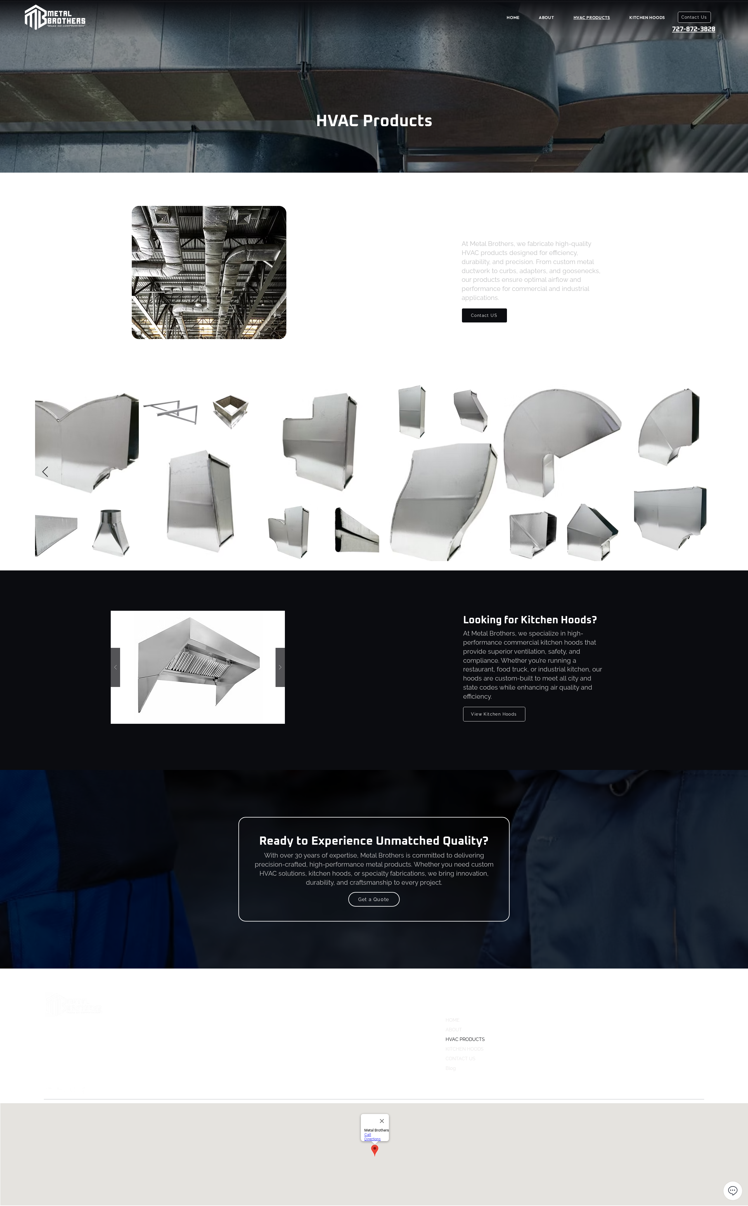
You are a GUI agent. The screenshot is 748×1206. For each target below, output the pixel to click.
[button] (198, 667)
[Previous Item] (45, 472)
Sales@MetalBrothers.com (656, 1019)
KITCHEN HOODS (465, 1049)
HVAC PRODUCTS (465, 1039)
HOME (453, 1020)
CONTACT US (460, 1058)
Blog (451, 1068)
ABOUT (454, 1030)
